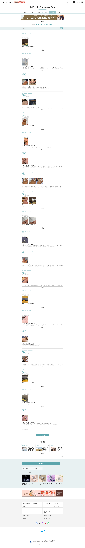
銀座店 (23, 173)
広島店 (23, 311)
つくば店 (23, 74)
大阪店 (23, 54)
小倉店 (23, 114)
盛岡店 (23, 232)
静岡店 (23, 331)
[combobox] (67, 2)
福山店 (23, 35)
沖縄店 (23, 351)
